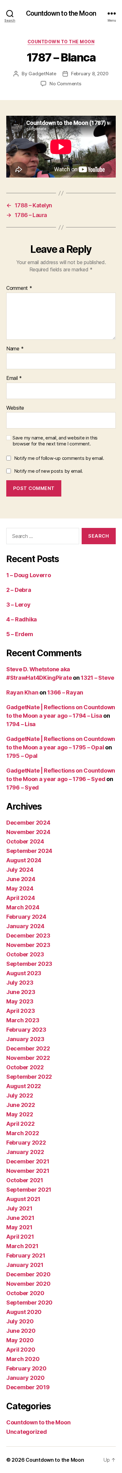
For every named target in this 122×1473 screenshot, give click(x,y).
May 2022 (19, 1114)
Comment (19, 288)
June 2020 (21, 1330)
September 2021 (28, 1189)
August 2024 (23, 860)
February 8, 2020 (90, 74)
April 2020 (20, 1349)
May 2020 (20, 1340)
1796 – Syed (22, 787)
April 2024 (20, 898)
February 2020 (26, 1368)
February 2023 (26, 1029)
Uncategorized (26, 1431)
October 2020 (25, 1293)
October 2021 (24, 1180)
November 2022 (28, 1058)
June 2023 (20, 992)
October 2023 (25, 954)
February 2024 (26, 916)
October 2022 (25, 1067)
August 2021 (23, 1199)
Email (14, 378)
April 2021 (20, 1236)
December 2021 (27, 1161)
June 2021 (20, 1218)
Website (15, 408)
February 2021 (25, 1255)
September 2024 (29, 851)
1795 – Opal (22, 755)
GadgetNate (42, 74)
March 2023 (22, 1020)
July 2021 (19, 1208)
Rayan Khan (22, 692)
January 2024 (25, 926)
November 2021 (27, 1170)
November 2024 (28, 832)
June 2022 (20, 1105)
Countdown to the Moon (61, 13)
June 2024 (20, 879)
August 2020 (24, 1312)
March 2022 (22, 1133)
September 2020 (29, 1302)
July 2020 (20, 1321)
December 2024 (28, 822)
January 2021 (24, 1265)
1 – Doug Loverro (28, 575)
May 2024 (19, 888)
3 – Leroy (18, 604)
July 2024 (19, 869)
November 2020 (28, 1283)
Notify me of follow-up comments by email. (59, 458)
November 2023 (28, 945)
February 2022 (26, 1142)
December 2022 (28, 1048)
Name (14, 349)
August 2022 (23, 1086)
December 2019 (28, 1387)
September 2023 (29, 963)
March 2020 (22, 1359)
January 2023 (25, 1039)
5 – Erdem (19, 634)
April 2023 (20, 1011)
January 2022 (25, 1152)
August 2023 (23, 973)
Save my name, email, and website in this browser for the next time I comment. (55, 441)
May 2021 (19, 1227)
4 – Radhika (21, 619)
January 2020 (25, 1378)
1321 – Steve (97, 677)
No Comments (65, 84)
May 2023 (19, 1001)
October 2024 (25, 841)
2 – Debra (18, 590)
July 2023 (19, 982)
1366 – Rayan (65, 692)
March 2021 (22, 1246)
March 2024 (22, 907)
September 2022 (29, 1076)
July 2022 (19, 1095)
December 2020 (28, 1274)
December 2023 (28, 935)
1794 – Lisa (21, 724)
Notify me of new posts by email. (48, 471)
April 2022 (20, 1123)
